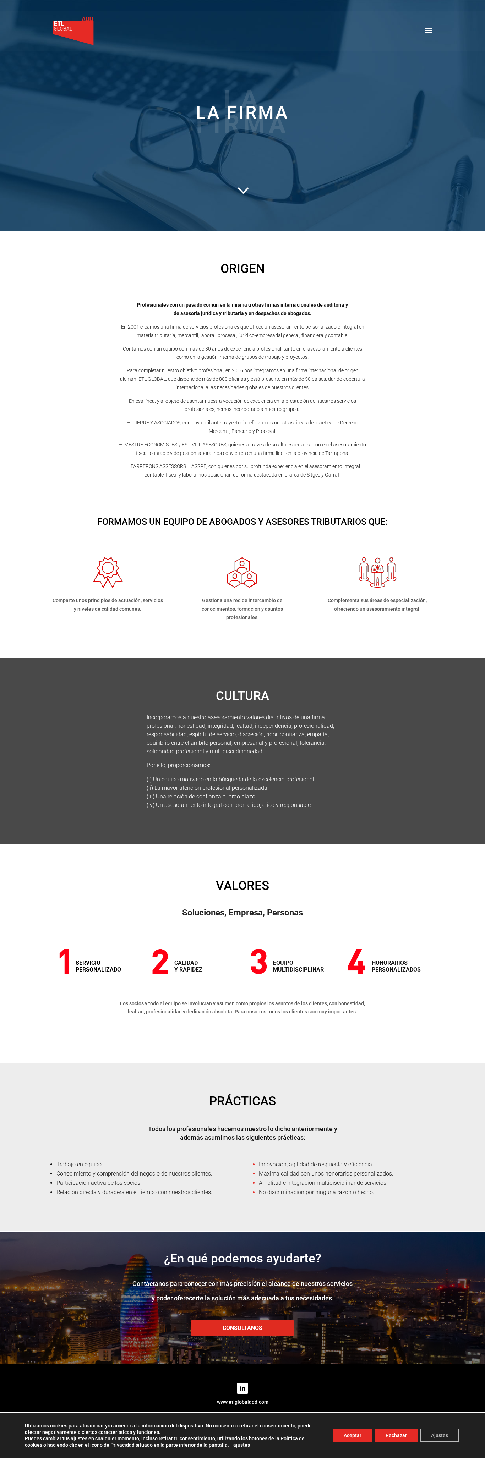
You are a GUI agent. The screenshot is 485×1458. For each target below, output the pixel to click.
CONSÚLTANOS (242, 1328)
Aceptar (352, 1435)
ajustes (241, 1445)
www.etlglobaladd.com (242, 1402)
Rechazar (396, 1435)
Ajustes (439, 1435)
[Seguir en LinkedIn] (242, 1388)
